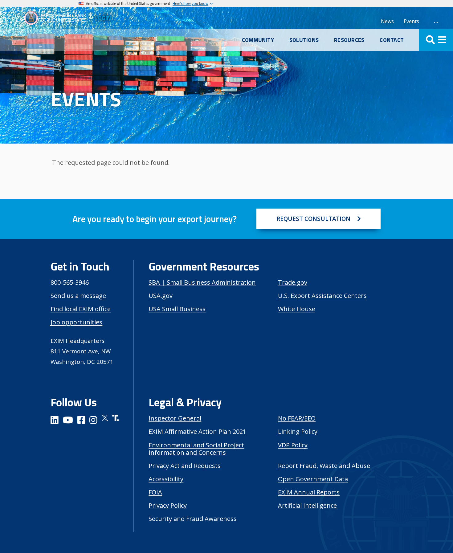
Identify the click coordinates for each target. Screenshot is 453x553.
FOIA (155, 492)
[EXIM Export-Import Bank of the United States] (57, 18)
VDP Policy (293, 445)
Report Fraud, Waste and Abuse (324, 466)
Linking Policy (297, 431)
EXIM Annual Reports (309, 492)
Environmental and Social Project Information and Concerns (196, 449)
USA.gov (161, 295)
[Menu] (436, 40)
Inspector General (175, 418)
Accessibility (166, 479)
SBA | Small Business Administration (202, 282)
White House (296, 309)
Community (258, 40)
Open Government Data (313, 479)
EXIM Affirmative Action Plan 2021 (197, 431)
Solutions (304, 40)
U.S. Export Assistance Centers (322, 295)
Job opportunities (76, 322)
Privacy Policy (168, 505)
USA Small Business (177, 309)
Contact (392, 40)
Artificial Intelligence (307, 505)
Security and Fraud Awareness (193, 518)
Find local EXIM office (81, 309)
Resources (349, 40)
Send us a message (78, 295)
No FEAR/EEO (297, 418)
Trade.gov (292, 282)
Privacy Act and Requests (185, 466)
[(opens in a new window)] (55, 421)
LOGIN (103, 17)
